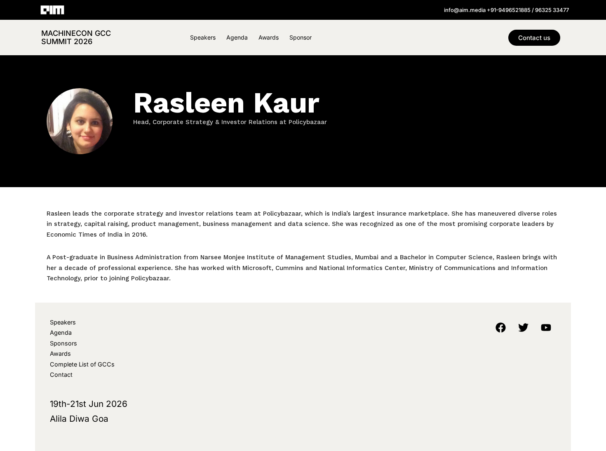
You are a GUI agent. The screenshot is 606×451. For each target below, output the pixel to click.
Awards (268, 37)
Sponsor (300, 37)
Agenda (237, 37)
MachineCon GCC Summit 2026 (76, 37)
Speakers (203, 37)
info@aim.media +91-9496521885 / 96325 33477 (506, 10)
